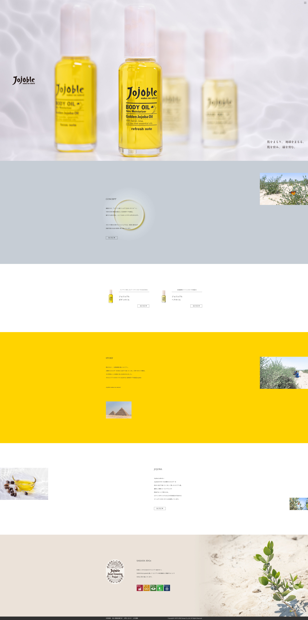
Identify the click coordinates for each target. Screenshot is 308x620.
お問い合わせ (128, 618)
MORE (111, 238)
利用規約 (108, 618)
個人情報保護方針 (117, 618)
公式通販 (135, 618)
